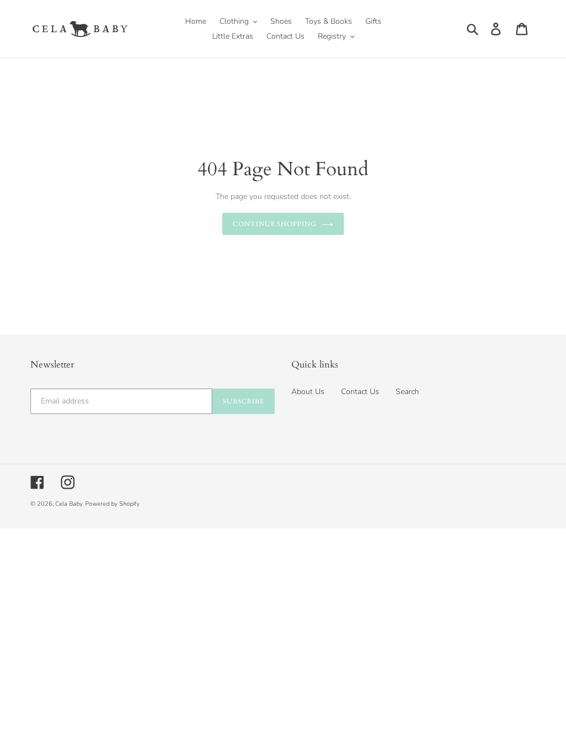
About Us (307, 391)
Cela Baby (69, 504)
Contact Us (360, 391)
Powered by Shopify (112, 504)
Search (407, 391)
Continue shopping (275, 223)
